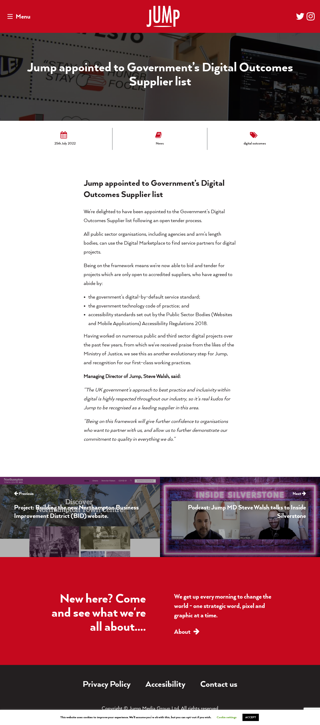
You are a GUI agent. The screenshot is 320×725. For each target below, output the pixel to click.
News (160, 143)
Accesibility (165, 684)
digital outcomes (255, 143)
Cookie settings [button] (227, 717)
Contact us (218, 684)
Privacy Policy (107, 684)
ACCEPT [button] (250, 717)
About (183, 632)
